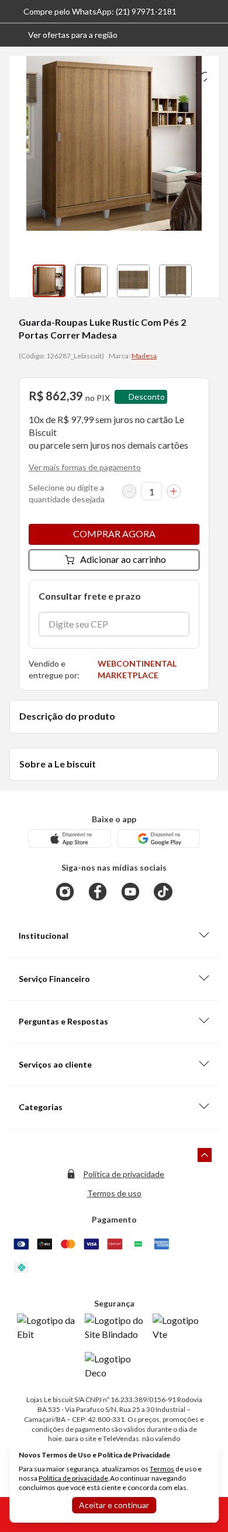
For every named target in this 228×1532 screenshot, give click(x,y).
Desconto (147, 397)
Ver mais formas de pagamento (85, 467)
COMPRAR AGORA (114, 533)
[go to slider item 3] (175, 281)
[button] (63, 35)
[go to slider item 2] (133, 281)
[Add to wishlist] (200, 74)
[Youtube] (130, 892)
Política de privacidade (123, 1174)
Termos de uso (114, 1193)
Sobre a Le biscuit (57, 763)
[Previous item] (21, 281)
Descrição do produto (67, 715)
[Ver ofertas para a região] (214, 35)
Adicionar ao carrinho (123, 559)
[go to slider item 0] (49, 281)
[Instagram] (65, 892)
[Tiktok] (163, 892)
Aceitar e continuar (114, 1505)
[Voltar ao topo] (205, 1155)
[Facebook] (98, 892)
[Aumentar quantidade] (174, 491)
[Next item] (207, 281)
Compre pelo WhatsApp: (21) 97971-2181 (100, 11)
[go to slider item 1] (91, 281)
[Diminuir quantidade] (129, 491)
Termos (162, 1468)
